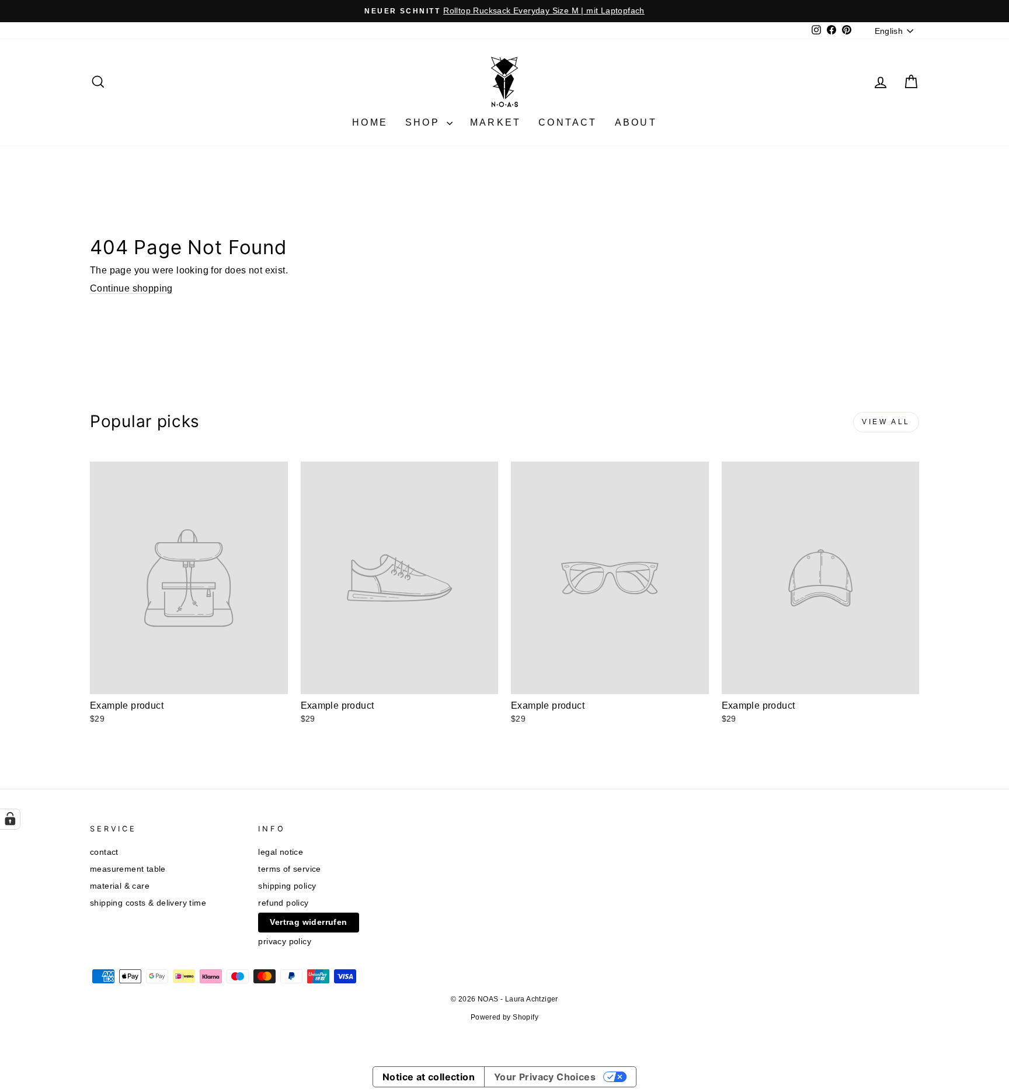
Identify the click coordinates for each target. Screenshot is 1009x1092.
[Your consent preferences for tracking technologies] (10, 819)
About (636, 122)
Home (370, 122)
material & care (119, 886)
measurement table (128, 869)
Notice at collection (428, 1077)
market (495, 122)
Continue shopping (131, 288)
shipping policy (287, 886)
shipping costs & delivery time (148, 903)
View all (886, 422)
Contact (567, 122)
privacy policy (284, 941)
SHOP (424, 122)
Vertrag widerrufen (308, 922)
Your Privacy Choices (545, 1077)
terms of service (289, 869)
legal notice (280, 852)
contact (104, 852)
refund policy (283, 903)
